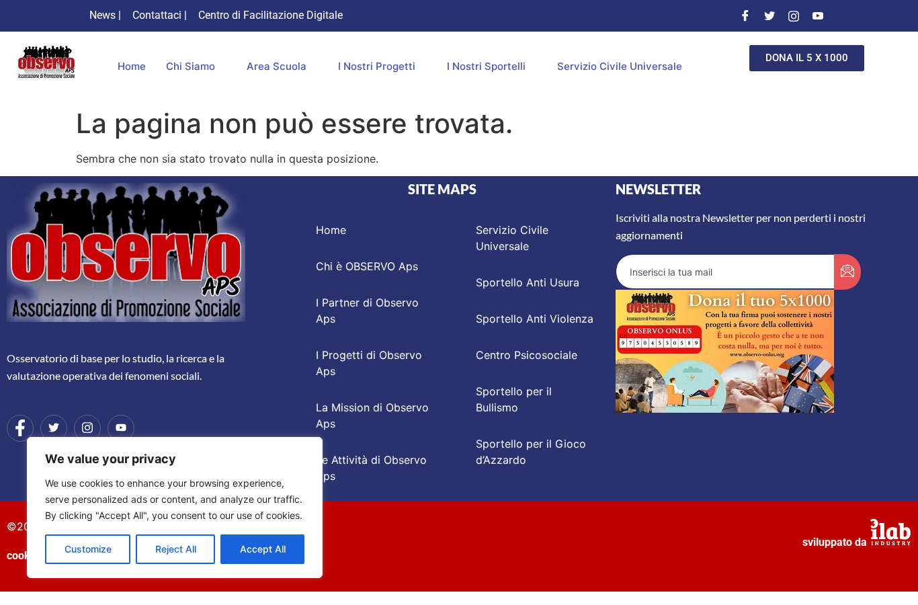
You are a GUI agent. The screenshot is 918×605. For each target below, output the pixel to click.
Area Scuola (276, 66)
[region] (175, 507)
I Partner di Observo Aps (367, 310)
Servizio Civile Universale (619, 66)
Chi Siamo (190, 66)
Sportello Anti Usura (527, 282)
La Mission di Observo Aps (372, 415)
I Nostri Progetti (376, 66)
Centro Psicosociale (526, 355)
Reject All (175, 549)
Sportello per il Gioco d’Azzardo (531, 452)
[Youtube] (818, 15)
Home (132, 66)
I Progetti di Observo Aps (369, 363)
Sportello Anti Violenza (534, 318)
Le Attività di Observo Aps (371, 468)
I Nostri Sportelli (486, 66)
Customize (88, 549)
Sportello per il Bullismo (514, 399)
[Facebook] (745, 15)
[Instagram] (794, 15)
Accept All (263, 549)
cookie (23, 555)
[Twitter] (769, 15)
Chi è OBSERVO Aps (367, 266)
